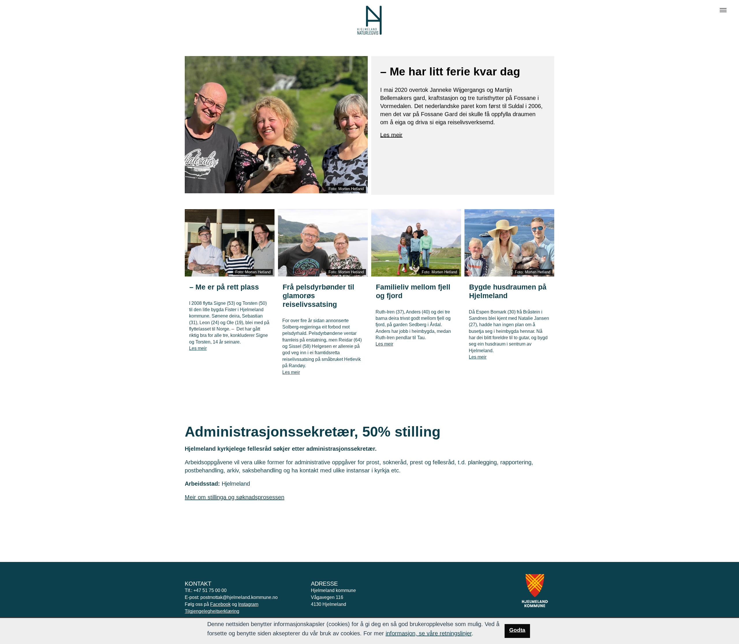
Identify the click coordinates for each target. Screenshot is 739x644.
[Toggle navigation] (723, 10)
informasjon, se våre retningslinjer (429, 633)
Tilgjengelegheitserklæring (212, 611)
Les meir (391, 134)
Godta (517, 630)
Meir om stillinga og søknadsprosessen (234, 497)
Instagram (248, 604)
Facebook (220, 604)
